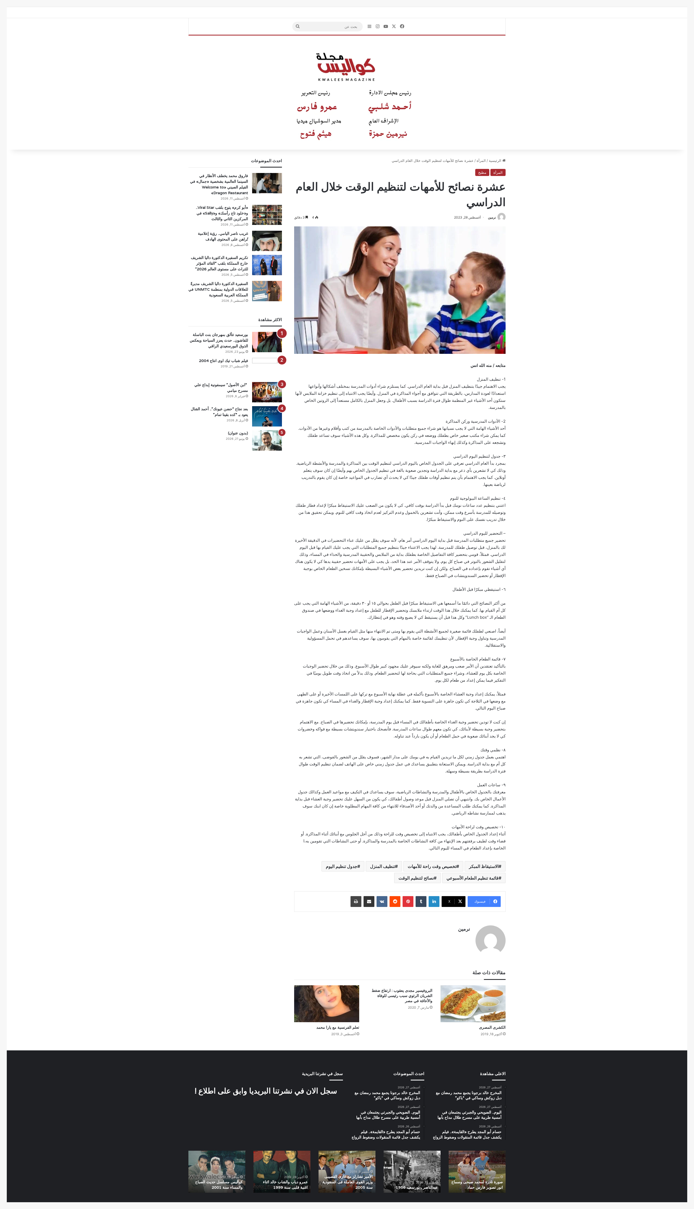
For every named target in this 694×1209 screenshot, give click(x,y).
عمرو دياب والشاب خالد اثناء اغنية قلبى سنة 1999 (285, 1184)
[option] (477, 1172)
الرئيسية (495, 160)
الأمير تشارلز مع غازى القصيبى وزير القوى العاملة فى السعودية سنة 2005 (347, 1181)
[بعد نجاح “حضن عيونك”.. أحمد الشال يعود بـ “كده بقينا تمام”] (267, 416)
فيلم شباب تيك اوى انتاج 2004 (223, 360)
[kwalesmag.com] (347, 92)
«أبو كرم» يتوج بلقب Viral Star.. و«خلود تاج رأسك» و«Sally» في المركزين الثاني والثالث (222, 213)
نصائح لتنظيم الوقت (416, 878)
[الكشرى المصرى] (473, 1003)
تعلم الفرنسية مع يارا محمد (337, 1027)
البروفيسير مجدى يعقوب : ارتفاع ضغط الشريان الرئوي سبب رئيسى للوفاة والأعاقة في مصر (402, 995)
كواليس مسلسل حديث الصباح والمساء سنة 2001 (219, 1184)
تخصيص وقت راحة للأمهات (432, 866)
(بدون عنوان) (238, 433)
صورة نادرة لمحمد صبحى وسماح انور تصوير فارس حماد (477, 1184)
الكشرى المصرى (492, 1027)
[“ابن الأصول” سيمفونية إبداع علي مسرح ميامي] (267, 392)
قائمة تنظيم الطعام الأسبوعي (472, 878)
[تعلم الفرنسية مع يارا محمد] (326, 1003)
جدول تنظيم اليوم (341, 866)
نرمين (492, 217)
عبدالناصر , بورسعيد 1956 (417, 1187)
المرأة (481, 160)
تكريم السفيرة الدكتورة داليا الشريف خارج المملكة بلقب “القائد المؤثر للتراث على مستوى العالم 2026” (219, 263)
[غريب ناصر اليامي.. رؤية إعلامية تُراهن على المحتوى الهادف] (267, 241)
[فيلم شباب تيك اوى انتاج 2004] (267, 368)
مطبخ (482, 172)
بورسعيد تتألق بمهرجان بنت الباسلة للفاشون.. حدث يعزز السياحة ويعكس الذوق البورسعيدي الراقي (219, 340)
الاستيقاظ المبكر (484, 866)
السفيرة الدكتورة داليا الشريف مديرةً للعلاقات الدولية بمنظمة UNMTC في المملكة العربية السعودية (218, 289)
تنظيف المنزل (382, 866)
